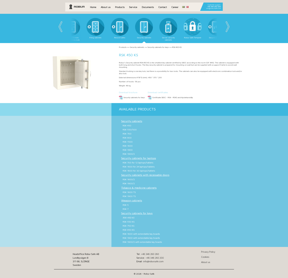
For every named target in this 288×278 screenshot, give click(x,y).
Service (133, 7)
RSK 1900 (128, 150)
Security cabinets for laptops (138, 158)
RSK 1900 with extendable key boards (141, 238)
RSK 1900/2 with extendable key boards (142, 242)
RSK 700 (127, 133)
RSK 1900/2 (129, 154)
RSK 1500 (128, 141)
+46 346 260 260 (214, 7)
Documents (148, 7)
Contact (162, 7)
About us (106, 7)
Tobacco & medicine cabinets (139, 187)
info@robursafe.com (213, 8)
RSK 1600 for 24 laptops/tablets (139, 166)
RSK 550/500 (130, 129)
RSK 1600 (128, 145)
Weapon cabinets (131, 200)
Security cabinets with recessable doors (145, 175)
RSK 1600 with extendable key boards (141, 234)
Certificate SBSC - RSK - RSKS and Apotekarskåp (172, 97)
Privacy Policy (208, 251)
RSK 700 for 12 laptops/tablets (138, 162)
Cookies (205, 256)
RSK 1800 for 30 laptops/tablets (139, 170)
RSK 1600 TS (129, 192)
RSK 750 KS (128, 225)
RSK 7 (125, 209)
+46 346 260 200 (155, 257)
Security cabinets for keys (158, 47)
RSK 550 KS (129, 221)
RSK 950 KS (129, 229)
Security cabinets (137, 47)
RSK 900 (127, 137)
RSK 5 (126, 205)
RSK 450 (127, 125)
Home (93, 7)
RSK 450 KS (128, 217)
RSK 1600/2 (129, 179)
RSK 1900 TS (129, 196)
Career (174, 7)
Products (120, 7)
